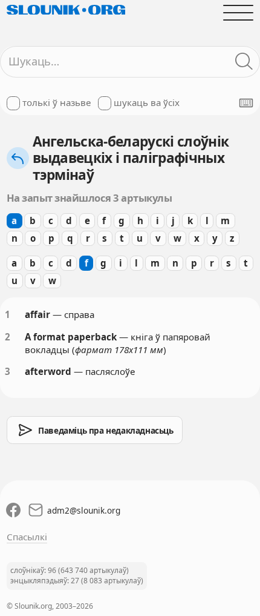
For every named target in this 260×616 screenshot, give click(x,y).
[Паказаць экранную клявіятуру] (246, 103)
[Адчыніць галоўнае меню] (238, 12)
